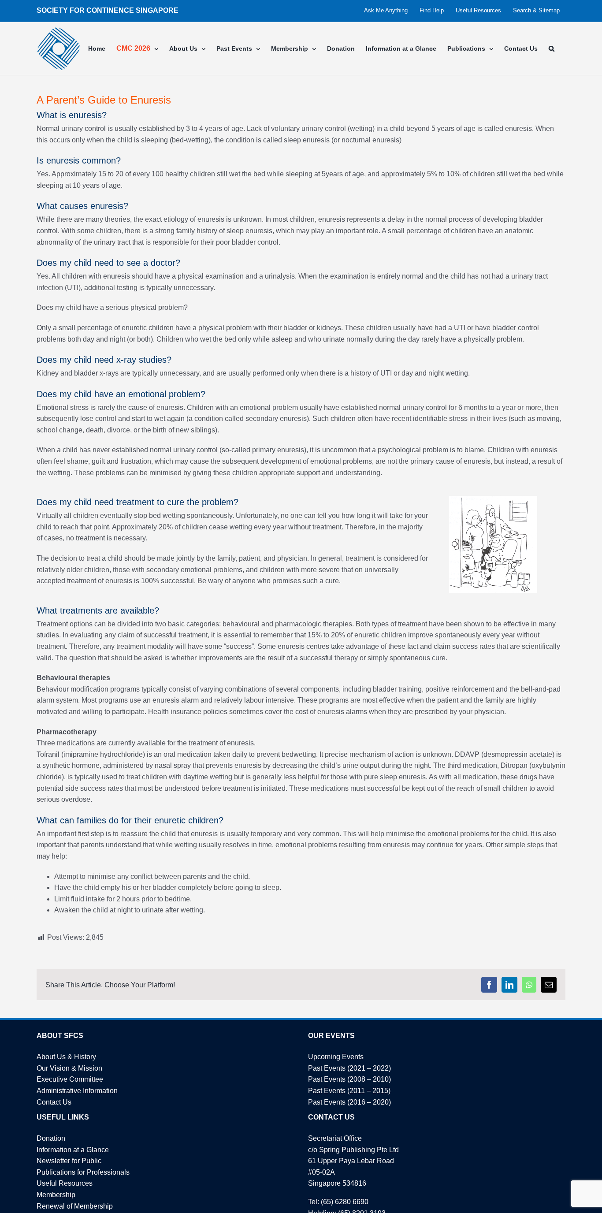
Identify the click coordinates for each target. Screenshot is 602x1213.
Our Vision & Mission (69, 1068)
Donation (51, 1138)
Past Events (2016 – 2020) (349, 1102)
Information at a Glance (73, 1149)
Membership (56, 1194)
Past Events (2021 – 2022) (349, 1068)
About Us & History (66, 1056)
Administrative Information (77, 1090)
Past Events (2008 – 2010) (349, 1079)
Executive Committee (70, 1079)
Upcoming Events (336, 1056)
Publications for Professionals (83, 1172)
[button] (551, 48)
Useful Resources (65, 1183)
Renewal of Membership (75, 1206)
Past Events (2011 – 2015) (349, 1090)
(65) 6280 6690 (344, 1202)
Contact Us (54, 1102)
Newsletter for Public (69, 1161)
